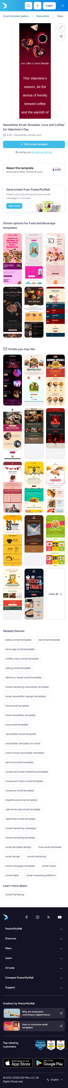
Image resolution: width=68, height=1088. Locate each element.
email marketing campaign (20, 828)
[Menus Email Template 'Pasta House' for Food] (55, 540)
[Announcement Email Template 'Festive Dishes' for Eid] (12, 594)
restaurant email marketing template (26, 771)
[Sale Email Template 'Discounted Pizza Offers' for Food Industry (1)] (33, 312)
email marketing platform (41, 875)
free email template (50, 847)
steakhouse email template (21, 800)
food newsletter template (20, 715)
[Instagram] (37, 917)
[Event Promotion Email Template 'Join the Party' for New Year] (12, 380)
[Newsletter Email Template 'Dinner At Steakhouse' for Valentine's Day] (12, 312)
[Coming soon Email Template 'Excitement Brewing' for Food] (33, 540)
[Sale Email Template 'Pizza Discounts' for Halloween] (33, 594)
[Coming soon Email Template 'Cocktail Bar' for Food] (55, 433)
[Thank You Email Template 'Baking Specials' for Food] (33, 433)
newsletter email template (20, 734)
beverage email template (20, 649)
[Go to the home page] (4, 5)
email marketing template (20, 837)
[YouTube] (59, 917)
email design (12, 856)
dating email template (18, 668)
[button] (61, 27)
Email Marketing (14, 894)
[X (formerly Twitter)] (48, 917)
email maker (49, 866)
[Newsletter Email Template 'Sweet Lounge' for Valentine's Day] (55, 258)
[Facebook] (26, 917)
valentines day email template (22, 809)
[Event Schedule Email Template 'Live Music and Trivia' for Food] (55, 312)
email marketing (36, 856)
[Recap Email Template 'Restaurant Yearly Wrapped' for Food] (12, 540)
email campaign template (20, 866)
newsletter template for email (22, 743)
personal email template (19, 762)
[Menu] (62, 5)
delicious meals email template (23, 677)
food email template (17, 705)
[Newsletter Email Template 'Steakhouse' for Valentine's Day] (12, 258)
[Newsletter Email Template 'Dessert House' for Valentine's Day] (33, 258)
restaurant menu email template (24, 781)
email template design (18, 847)
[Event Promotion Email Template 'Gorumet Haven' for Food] (12, 433)
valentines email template (20, 818)
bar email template (49, 639)
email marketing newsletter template (27, 687)
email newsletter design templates (25, 696)
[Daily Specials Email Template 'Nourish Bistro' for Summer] (55, 487)
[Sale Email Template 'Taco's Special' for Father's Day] (33, 487)
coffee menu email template (22, 658)
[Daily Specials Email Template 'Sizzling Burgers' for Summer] (55, 380)
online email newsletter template (24, 752)
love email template (16, 724)
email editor (12, 875)
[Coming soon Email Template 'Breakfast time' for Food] (33, 380)
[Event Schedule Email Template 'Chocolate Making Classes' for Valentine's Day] (12, 487)
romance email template (19, 790)
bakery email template (18, 639)
